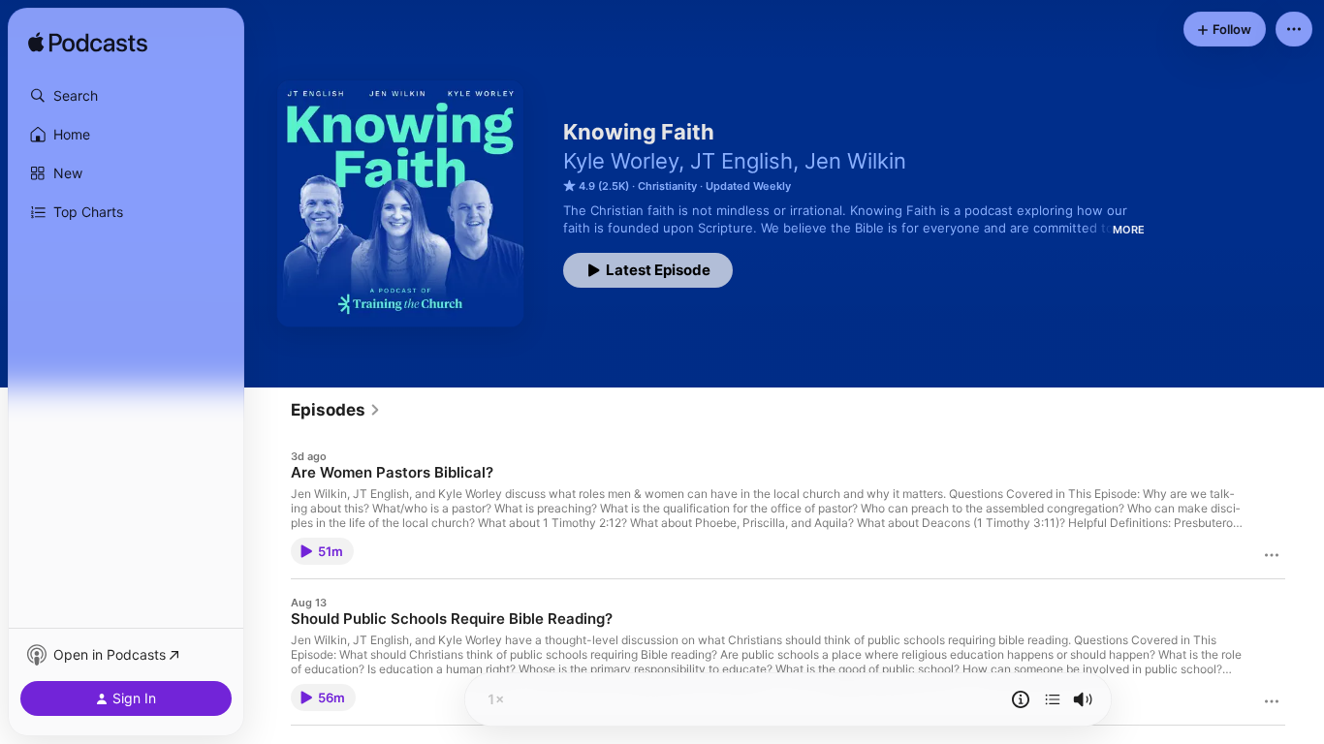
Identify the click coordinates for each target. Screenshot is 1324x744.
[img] (87, 43)
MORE (1129, 229)
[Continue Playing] (1052, 699)
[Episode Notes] (1020, 699)
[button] (126, 95)
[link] (336, 409)
